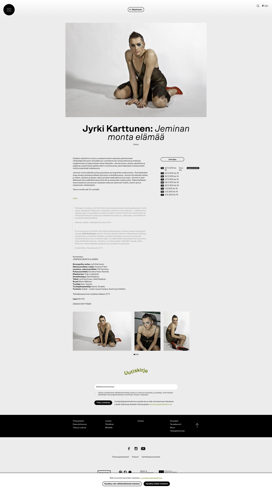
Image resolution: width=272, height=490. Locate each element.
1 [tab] (135, 355)
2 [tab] (136, 355)
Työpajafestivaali (177, 431)
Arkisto (141, 421)
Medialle (109, 428)
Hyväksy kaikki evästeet (157, 484)
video (75, 198)
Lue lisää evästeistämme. (151, 478)
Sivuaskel (174, 421)
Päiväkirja (109, 424)
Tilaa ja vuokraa (79, 428)
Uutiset (108, 421)
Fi (263, 6)
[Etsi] (258, 6)
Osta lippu (172, 159)
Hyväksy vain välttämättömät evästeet (122, 484)
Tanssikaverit (175, 424)
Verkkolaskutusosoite (151, 457)
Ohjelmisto (137, 10)
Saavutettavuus (80, 424)
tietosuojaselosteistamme (160, 404)
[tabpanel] (102, 332)
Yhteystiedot (78, 421)
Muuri (172, 428)
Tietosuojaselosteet (120, 457)
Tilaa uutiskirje (103, 403)
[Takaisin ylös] (197, 426)
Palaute (135, 457)
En (266, 6)
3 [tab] (138, 355)
